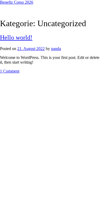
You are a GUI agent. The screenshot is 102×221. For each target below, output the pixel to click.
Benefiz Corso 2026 (16, 2)
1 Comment (9, 71)
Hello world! (16, 37)
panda (56, 48)
